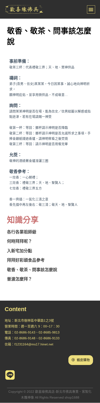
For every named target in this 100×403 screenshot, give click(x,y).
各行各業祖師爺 (21, 232)
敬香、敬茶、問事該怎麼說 (32, 270)
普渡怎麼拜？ (19, 279)
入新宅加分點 (19, 251)
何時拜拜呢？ (19, 241)
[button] (91, 9)
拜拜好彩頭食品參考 (26, 260)
